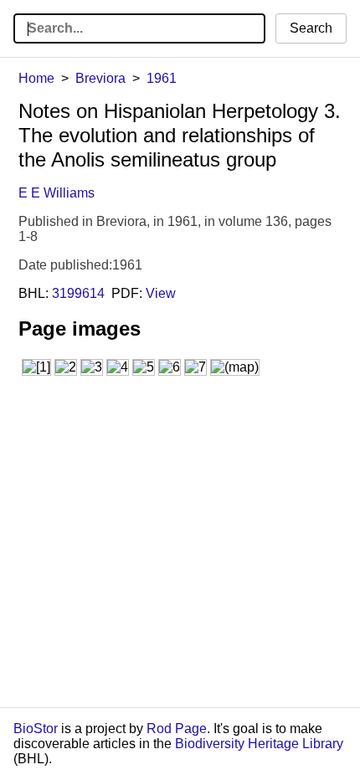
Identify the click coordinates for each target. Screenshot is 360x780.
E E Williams (56, 193)
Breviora (100, 78)
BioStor (35, 728)
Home (36, 78)
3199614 (78, 293)
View (161, 293)
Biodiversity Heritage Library (259, 743)
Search (311, 28)
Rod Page (177, 728)
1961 (162, 78)
